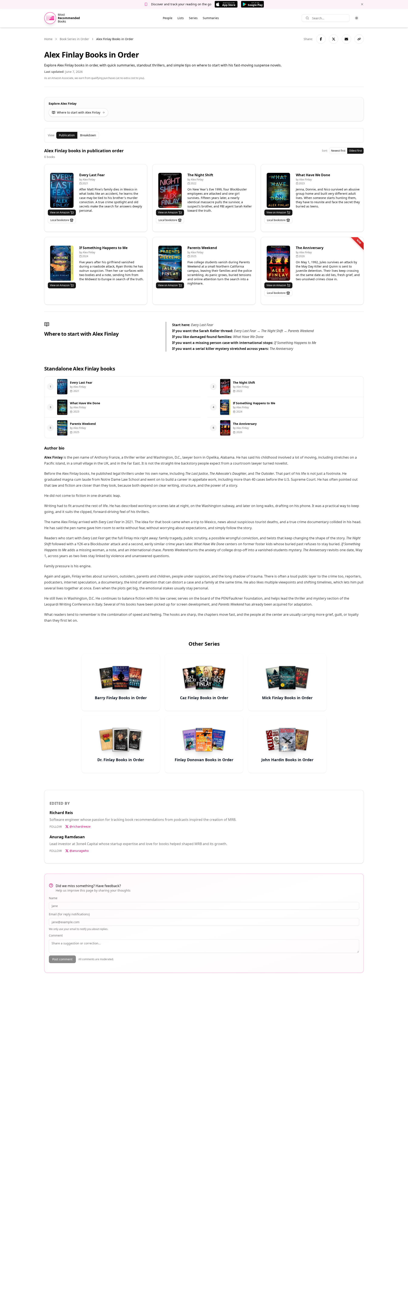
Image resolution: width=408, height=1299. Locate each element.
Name (53, 898)
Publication (67, 135)
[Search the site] (307, 18)
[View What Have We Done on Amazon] (278, 190)
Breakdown (88, 135)
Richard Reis (61, 812)
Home (48, 39)
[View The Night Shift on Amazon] (170, 190)
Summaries (211, 18)
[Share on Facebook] (321, 39)
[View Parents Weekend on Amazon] (170, 263)
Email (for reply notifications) (69, 914)
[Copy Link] (359, 39)
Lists (180, 18)
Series (193, 18)
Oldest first (355, 150)
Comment (56, 935)
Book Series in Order (74, 39)
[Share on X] (333, 39)
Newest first (338, 150)
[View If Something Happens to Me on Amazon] (62, 263)
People (167, 18)
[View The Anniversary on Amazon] (278, 263)
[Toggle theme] (356, 18)
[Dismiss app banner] (362, 4)
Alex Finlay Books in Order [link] (114, 39)
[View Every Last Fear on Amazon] (62, 190)
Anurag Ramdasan (67, 836)
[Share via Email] (346, 39)
